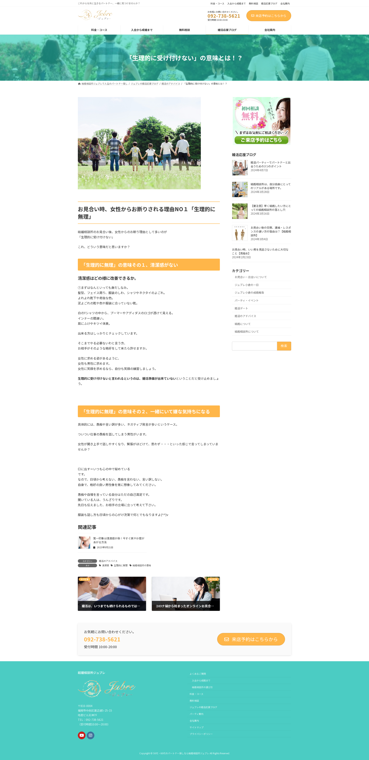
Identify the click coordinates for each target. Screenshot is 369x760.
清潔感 (105, 565)
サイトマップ (197, 727)
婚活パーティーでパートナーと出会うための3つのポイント (271, 164)
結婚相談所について (247, 331)
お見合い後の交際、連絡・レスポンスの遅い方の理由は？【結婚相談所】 (271, 231)
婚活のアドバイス (108, 560)
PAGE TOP (357, 733)
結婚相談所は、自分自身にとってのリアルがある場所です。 (271, 186)
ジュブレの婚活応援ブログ (203, 707)
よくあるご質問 (198, 673)
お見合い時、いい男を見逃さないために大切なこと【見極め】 (260, 251)
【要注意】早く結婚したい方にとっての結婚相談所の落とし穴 (271, 208)
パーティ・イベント (247, 300)
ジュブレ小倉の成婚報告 (249, 292)
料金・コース (217, 3)
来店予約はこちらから (271, 15)
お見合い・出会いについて (251, 277)
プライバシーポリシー (201, 733)
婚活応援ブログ (269, 3)
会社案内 (285, 3)
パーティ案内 (196, 713)
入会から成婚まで (236, 3)
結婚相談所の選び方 (202, 687)
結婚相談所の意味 (142, 565)
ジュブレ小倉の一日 (247, 285)
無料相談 (253, 3)
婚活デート (241, 308)
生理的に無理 (121, 565)
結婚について (243, 324)
